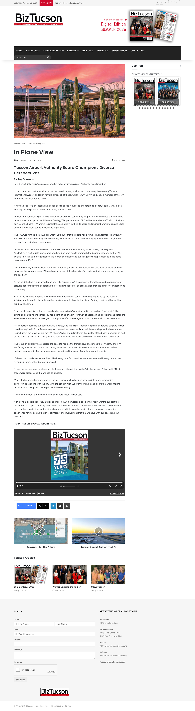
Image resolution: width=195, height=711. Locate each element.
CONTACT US (137, 50)
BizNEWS (71, 50)
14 (172, 105)
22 (153, 108)
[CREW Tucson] (108, 574)
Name (16, 619)
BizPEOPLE (87, 50)
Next (177, 91)
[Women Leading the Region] (70, 574)
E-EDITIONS (32, 50)
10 (160, 105)
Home (19, 144)
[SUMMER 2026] (144, 91)
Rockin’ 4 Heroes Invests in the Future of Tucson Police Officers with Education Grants (94, 3)
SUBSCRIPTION (119, 50)
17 (139, 108)
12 (166, 105)
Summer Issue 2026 (24, 586)
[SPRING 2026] (168, 91)
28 (170, 108)
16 (178, 105)
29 (173, 108)
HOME (19, 50)
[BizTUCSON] (38, 19)
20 (148, 108)
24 (159, 108)
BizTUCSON (21, 160)
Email (16, 629)
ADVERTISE (102, 50)
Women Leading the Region (67, 586)
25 (162, 108)
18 (142, 108)
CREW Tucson (98, 586)
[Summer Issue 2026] (31, 574)
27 (168, 108)
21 (150, 108)
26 (165, 108)
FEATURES (28, 144)
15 (175, 105)
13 (169, 105)
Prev (136, 91)
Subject (17, 639)
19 (145, 108)
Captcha (18, 662)
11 (163, 105)
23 (156, 108)
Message (18, 649)
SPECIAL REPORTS (52, 50)
